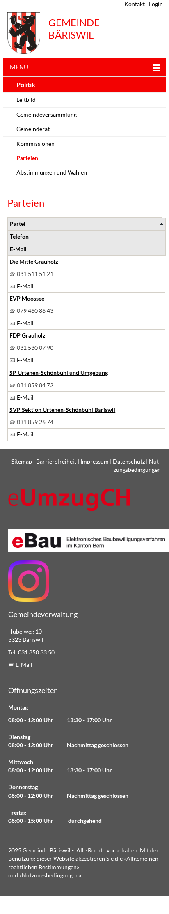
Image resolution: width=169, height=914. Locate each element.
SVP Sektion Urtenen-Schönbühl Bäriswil (62, 409)
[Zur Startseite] (23, 33)
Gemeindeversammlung (46, 114)
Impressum (94, 461)
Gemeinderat (33, 129)
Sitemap (21, 461)
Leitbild (26, 99)
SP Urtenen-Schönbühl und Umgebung (58, 373)
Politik (25, 84)
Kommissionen (35, 143)
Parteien (27, 158)
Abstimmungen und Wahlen (51, 172)
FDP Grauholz (27, 335)
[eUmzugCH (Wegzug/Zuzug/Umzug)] (69, 499)
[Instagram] (28, 581)
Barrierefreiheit (56, 461)
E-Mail (25, 286)
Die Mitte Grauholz (33, 261)
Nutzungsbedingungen (50, 875)
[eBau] (84, 540)
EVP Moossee (26, 298)
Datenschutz (129, 461)
